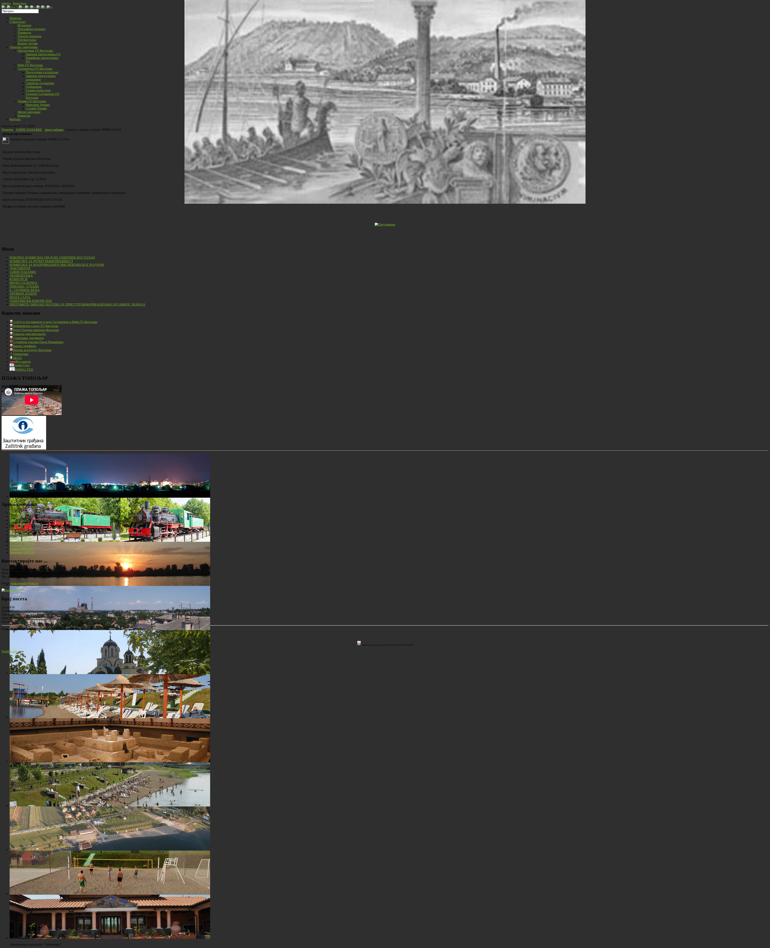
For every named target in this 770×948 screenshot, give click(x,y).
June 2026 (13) (19, 520)
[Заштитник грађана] (24, 448)
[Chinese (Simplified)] (13, 7)
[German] (33, 7)
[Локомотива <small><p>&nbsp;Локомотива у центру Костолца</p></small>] (110, 540)
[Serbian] (4, 7)
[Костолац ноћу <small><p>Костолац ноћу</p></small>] (110, 496)
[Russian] (50, 7)
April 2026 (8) (19, 527)
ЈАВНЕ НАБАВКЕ (29, 129)
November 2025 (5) (22, 545)
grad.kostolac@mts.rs (24, 583)
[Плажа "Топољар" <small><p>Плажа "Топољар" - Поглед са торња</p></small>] (110, 805)
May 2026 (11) (19, 523)
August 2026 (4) (20, 513)
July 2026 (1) (18, 516)
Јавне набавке (54, 129)
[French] (27, 7)
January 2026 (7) (20, 538)
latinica (6, 3)
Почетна (7, 129)
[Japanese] (44, 7)
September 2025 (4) (22, 552)
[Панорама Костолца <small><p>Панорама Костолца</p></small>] (110, 629)
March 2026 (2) (19, 531)
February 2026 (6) (21, 534)
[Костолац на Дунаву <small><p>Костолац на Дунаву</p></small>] (110, 584)
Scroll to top (9, 651)
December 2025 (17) (23, 541)
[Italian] (38, 7)
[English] (22, 7)
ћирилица (19, 3)
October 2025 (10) (21, 549)
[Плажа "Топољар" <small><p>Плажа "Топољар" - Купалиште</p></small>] (110, 717)
